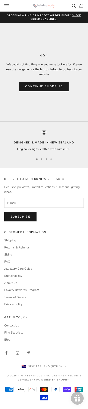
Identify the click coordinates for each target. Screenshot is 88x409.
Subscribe (20, 217)
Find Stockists (13, 333)
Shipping (10, 240)
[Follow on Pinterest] (28, 353)
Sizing (8, 255)
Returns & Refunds (17, 247)
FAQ (7, 262)
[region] (44, 140)
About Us (10, 283)
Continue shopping (44, 86)
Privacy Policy (13, 304)
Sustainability (13, 276)
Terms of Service (15, 297)
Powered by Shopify (53, 379)
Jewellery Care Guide (18, 269)
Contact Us (11, 325)
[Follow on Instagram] (17, 353)
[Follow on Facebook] (6, 353)
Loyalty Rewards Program (21, 290)
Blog (7, 340)
